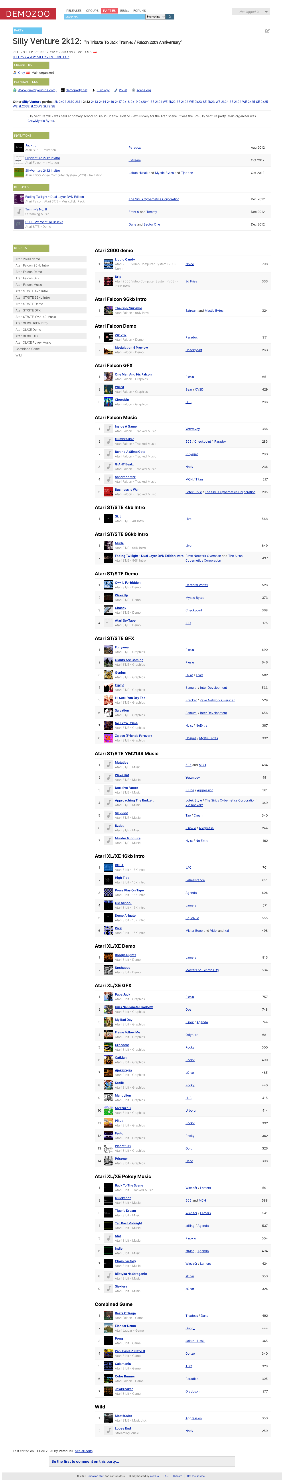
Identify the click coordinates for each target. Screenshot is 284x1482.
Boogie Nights (125, 955)
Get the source (196, 1476)
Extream (135, 160)
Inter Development (213, 687)
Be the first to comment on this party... (85, 1461)
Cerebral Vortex (196, 585)
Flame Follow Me (127, 1032)
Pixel (118, 928)
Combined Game (28, 349)
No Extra (202, 840)
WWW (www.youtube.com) (37, 90)
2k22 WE (187, 101)
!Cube (189, 790)
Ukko (189, 675)
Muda (119, 543)
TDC (188, 1366)
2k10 (70, 101)
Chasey (120, 608)
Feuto (119, 1133)
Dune (132, 224)
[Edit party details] (267, 31)
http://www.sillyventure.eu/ (41, 57)
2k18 (126, 101)
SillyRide (121, 813)
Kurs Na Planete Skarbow (134, 1007)
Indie (118, 1248)
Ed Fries (191, 281)
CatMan (121, 1057)
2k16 (110, 101)
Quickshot (123, 1198)
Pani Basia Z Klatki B (130, 1351)
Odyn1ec (191, 1035)
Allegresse (206, 828)
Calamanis (123, 1363)
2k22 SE (174, 101)
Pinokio (190, 828)
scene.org (144, 90)
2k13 (94, 101)
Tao (188, 815)
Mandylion (123, 1095)
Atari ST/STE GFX (28, 310)
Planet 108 (123, 1146)
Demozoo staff (95, 1476)
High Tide (122, 877)
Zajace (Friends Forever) (133, 735)
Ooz (188, 1009)
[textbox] (104, 16)
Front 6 (134, 212)
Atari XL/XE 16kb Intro (31, 323)
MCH (189, 479)
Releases (74, 11)
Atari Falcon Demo (29, 272)
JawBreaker (124, 1389)
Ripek (189, 1022)
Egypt (119, 685)
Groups (92, 11)
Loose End (123, 1428)
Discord (177, 1476)
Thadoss (191, 1315)
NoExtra (201, 725)
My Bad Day (123, 1019)
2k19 (134, 101)
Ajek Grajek (123, 1070)
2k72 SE (49, 106)
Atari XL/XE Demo (28, 329)
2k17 (118, 101)
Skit (118, 516)
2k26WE (36, 106)
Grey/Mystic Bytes (41, 121)
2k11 (78, 101)
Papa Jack (122, 994)
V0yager (191, 454)
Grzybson (192, 1391)
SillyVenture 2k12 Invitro (42, 158)
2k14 (102, 101)
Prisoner (121, 1158)
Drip (118, 276)
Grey (21, 72)
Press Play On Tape (129, 890)
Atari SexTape (125, 620)
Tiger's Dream (125, 1210)
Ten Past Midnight (128, 1223)
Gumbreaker (124, 439)
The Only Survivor (128, 308)
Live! (188, 519)
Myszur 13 (123, 1108)
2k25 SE (254, 101)
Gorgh (189, 1148)
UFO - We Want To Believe (44, 222)
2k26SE (24, 106)
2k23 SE (201, 101)
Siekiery (121, 1286)
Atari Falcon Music (29, 284)
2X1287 (120, 335)
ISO (188, 623)
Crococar (122, 1045)
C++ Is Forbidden (128, 582)
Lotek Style (193, 492)
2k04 (62, 101)
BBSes (124, 11)
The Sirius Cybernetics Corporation (154, 199)
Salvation (122, 710)
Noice (189, 264)
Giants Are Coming (129, 660)
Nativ (189, 467)
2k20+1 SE (146, 101)
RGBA (119, 865)
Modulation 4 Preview (131, 347)
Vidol (213, 930)
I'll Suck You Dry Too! (130, 698)
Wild (19, 355)
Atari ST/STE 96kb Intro (33, 297)
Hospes (190, 738)
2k (56, 101)
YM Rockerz (194, 805)
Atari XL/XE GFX (27, 336)
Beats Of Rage (125, 1313)
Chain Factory (125, 1261)
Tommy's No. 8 (36, 209)
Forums (139, 11)
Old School (123, 903)
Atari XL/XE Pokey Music (33, 342)
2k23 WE (213, 101)
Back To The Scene (129, 1185)
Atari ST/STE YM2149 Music (36, 317)
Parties (109, 11)
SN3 (118, 1236)
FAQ (166, 1476)
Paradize (191, 1379)
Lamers (190, 905)
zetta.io (154, 1476)
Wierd (119, 387)
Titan (199, 479)
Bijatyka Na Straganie (131, 1274)
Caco (189, 1161)
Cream (198, 815)
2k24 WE (240, 101)
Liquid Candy (125, 259)
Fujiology (103, 90)
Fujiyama (122, 647)
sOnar (189, 1072)
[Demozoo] (28, 13)
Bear (188, 389)
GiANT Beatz (124, 464)
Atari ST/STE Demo (29, 304)
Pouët (123, 90)
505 (188, 441)
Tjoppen (187, 173)
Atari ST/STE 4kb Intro (32, 291)
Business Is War (127, 489)
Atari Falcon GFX (27, 278)
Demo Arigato (125, 915)
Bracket (191, 700)
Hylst (189, 725)
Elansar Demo (125, 1326)
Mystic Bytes (164, 173)
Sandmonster (125, 477)
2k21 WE (161, 101)
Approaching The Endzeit (134, 800)
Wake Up (121, 595)
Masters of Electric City (202, 970)
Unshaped (122, 967)
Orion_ (190, 1328)
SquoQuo (192, 918)
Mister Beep (194, 930)
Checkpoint (193, 350)
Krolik (119, 1083)
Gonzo (190, 1353)
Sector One (152, 224)
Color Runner (125, 1376)
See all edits (84, 1451)
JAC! (188, 867)
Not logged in (249, 12)
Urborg (190, 1110)
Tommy (151, 212)
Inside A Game (126, 426)
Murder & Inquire (127, 838)
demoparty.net (76, 90)
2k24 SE (227, 101)
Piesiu (189, 377)
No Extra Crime (126, 723)
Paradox (135, 147)
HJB (188, 402)
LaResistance (195, 880)
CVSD (199, 389)
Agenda (191, 893)
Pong (119, 1338)
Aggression (205, 790)
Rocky (190, 1047)
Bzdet (119, 825)
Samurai (191, 687)
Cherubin (122, 399)
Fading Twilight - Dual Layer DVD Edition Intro (149, 556)
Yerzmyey (192, 429)
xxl (227, 930)
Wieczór (191, 1188)
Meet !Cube (123, 1416)
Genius (120, 672)
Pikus (119, 1120)
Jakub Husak (138, 173)
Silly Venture (31, 101)
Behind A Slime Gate (130, 451)
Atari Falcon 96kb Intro (32, 265)
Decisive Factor (126, 788)
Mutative (121, 762)
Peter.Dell (66, 1451)
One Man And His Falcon (133, 374)
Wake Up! (122, 775)
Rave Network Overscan (203, 556)
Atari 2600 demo (28, 259)
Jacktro (30, 145)
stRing (190, 1225)
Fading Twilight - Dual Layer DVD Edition (54, 196)
